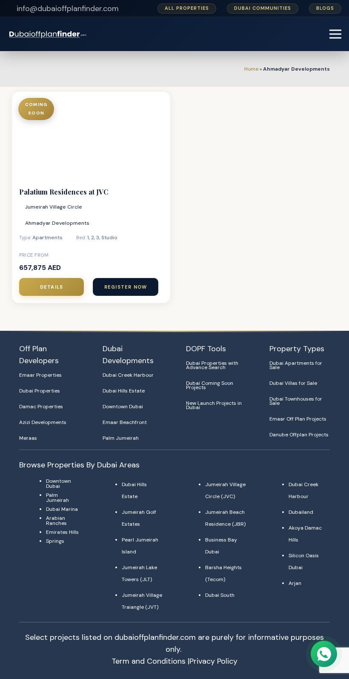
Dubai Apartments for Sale (295, 365)
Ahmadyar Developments (57, 223)
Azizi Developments (42, 422)
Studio (109, 237)
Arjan (295, 583)
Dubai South (220, 595)
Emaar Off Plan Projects (297, 418)
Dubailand (301, 512)
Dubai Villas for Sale (293, 383)
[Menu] (335, 34)
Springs (55, 541)
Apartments (47, 237)
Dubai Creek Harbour (128, 375)
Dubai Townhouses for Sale (295, 401)
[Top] (324, 633)
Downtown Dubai (123, 406)
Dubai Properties (39, 390)
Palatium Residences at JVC (63, 191)
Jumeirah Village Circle (53, 206)
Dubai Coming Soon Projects (209, 385)
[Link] (48, 34)
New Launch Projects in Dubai (214, 405)
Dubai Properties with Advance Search (212, 365)
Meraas (28, 438)
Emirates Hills (62, 532)
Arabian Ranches (56, 521)
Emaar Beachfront (125, 422)
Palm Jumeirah (121, 438)
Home (251, 69)
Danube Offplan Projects (299, 434)
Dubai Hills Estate (124, 390)
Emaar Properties (40, 375)
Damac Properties (41, 406)
